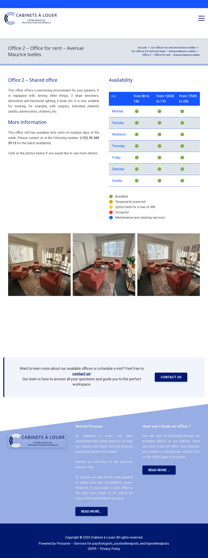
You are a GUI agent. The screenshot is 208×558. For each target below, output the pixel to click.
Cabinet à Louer (103, 537)
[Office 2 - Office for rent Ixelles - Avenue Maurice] (39, 264)
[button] (201, 18)
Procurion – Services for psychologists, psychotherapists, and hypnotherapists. (113, 543)
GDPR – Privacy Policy (104, 549)
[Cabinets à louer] (37, 440)
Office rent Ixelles (24, 168)
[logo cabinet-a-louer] (30, 18)
